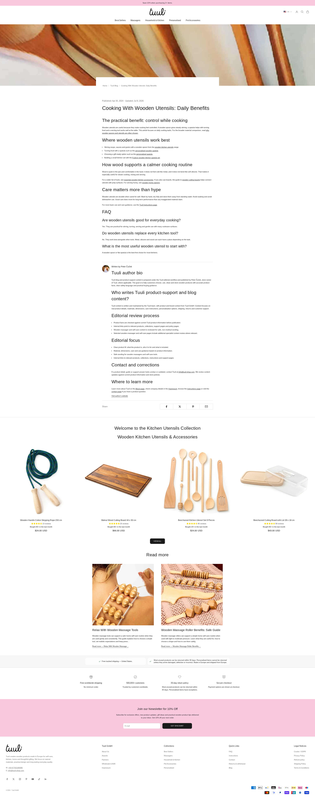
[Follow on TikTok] (39, 779)
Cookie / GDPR (300, 752)
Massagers (135, 20)
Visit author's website (119, 396)
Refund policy (299, 760)
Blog (230, 768)
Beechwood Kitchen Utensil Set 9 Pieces (196, 520)
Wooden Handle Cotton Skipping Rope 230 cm (41, 520)
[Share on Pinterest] (193, 406)
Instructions (233, 756)
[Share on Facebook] (166, 406)
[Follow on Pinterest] (26, 779)
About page (139, 389)
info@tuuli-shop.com (187, 372)
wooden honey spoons (151, 183)
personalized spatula (144, 154)
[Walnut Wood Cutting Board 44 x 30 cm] (119, 481)
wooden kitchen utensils (164, 147)
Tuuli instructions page (148, 205)
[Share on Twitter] (179, 406)
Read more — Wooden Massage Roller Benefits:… (181, 646)
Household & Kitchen (154, 20)
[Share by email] (206, 406)
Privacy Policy (299, 756)
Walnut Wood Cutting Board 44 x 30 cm (118, 520)
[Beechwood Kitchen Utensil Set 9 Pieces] (196, 481)
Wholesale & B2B (108, 764)
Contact (232, 760)
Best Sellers (120, 20)
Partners (105, 760)
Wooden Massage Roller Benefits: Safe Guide (190, 630)
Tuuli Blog (114, 86)
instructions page (194, 389)
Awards (105, 756)
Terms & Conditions (301, 768)
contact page (116, 392)
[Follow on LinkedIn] (45, 779)
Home (105, 86)
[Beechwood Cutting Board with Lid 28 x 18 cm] (274, 481)
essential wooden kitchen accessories (138, 180)
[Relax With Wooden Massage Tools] (123, 594)
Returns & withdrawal (237, 764)
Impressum (172, 389)
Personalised (175, 20)
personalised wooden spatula (146, 151)
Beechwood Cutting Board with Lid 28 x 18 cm (274, 520)
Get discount (177, 726)
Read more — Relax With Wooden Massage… (110, 646)
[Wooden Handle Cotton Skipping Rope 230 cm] (41, 481)
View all (157, 541)
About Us (105, 752)
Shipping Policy (300, 764)
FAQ (230, 752)
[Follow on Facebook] (7, 779)
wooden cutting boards (191, 180)
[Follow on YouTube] (33, 779)
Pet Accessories (193, 20)
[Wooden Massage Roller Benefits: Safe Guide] (192, 594)
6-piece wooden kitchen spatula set (146, 158)
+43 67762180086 (15, 768)
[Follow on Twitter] (13, 779)
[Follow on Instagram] (20, 779)
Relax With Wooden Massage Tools (115, 630)
